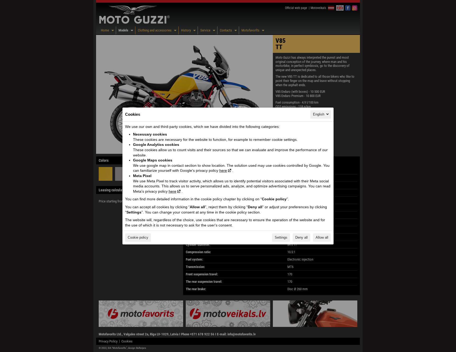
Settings (281, 237)
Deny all (301, 237)
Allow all (322, 237)
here (223, 170)
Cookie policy (138, 237)
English (318, 114)
